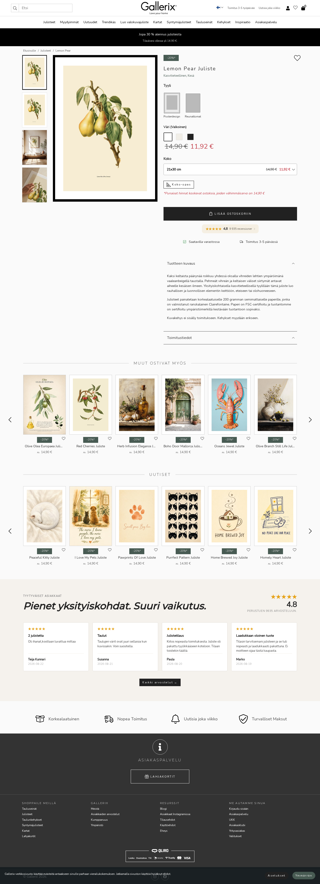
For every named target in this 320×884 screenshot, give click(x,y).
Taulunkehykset (32, 820)
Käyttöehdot (167, 825)
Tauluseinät (204, 22)
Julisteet (49, 22)
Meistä (95, 809)
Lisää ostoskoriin (233, 214)
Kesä (191, 76)
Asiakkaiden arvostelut (105, 814)
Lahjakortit (162, 777)
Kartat (157, 22)
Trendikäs (109, 22)
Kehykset (224, 22)
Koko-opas (181, 184)
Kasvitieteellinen (175, 76)
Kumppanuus (99, 820)
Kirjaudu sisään (238, 809)
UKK (232, 820)
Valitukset (235, 836)
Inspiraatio (242, 22)
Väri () (175, 127)
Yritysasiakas (237, 831)
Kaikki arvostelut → (160, 682)
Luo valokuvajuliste (134, 22)
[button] (15, 8)
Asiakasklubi (237, 825)
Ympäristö (97, 825)
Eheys (163, 831)
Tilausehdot (167, 820)
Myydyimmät (69, 22)
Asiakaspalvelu (266, 22)
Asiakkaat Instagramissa (175, 814)
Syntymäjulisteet (179, 22)
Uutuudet (90, 22)
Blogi (163, 809)
